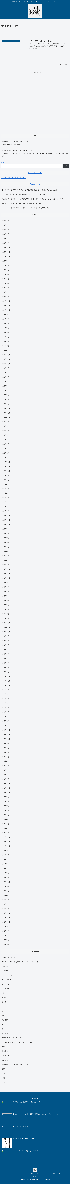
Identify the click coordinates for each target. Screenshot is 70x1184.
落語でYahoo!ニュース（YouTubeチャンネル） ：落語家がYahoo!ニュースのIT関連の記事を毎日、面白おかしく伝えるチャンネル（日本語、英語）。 (35, 153)
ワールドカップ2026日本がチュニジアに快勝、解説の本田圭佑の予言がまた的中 (29, 190)
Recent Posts (35, 184)
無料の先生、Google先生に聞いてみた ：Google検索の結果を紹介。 (15, 142)
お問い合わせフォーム (58, 1174)
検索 (2, 162)
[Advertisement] (35, 32)
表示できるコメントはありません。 (13, 178)
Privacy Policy (35, 1174)
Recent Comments (35, 173)
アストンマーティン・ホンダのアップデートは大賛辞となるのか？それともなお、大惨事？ (33, 199)
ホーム (12, 1174)
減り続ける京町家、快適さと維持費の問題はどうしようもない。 (24, 194)
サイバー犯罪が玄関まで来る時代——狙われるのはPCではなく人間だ (26, 208)
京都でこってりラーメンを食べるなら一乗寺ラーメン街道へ (22, 203)
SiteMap (35, 1176)
